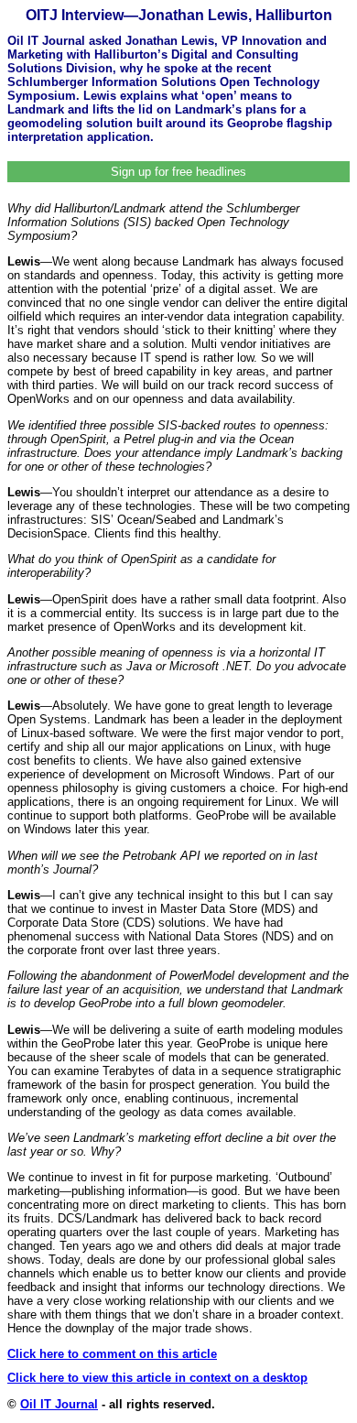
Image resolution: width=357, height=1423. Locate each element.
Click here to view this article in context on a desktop (157, 1378)
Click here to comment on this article (112, 1354)
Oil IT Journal (59, 1404)
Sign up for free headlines (178, 172)
